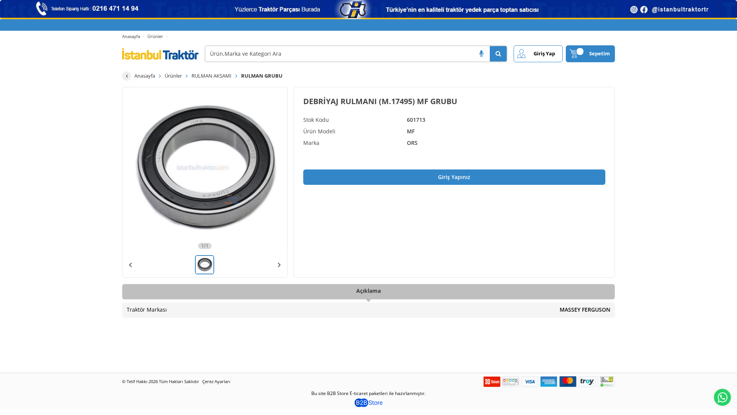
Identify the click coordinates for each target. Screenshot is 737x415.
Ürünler (155, 36)
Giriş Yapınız (454, 177)
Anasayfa (131, 36)
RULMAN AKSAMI (211, 75)
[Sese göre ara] (481, 53)
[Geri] (126, 76)
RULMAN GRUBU (262, 75)
